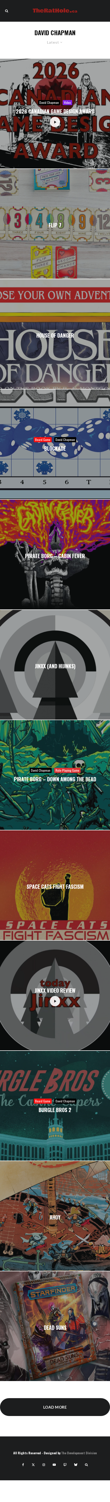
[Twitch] (65, 1464)
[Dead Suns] (55, 1326)
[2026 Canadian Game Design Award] (55, 113)
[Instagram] (44, 1464)
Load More (55, 1407)
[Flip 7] (55, 224)
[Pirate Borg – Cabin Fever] (55, 554)
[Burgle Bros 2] (55, 1106)
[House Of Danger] (55, 334)
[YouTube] (54, 1464)
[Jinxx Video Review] (55, 995)
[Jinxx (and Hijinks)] (55, 665)
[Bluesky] (75, 1464)
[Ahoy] (55, 1216)
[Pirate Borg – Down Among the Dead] (55, 775)
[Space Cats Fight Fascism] (55, 885)
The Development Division (79, 1453)
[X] (33, 1464)
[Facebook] (23, 1464)
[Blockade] (55, 444)
